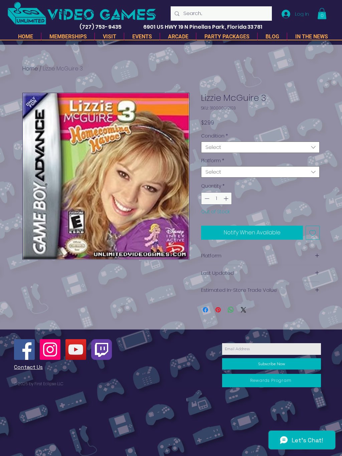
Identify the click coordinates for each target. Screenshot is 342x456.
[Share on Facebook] (205, 310)
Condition (214, 136)
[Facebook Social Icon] (24, 349)
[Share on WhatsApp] (231, 310)
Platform (212, 160)
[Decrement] (206, 198)
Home (30, 68)
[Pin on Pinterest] (218, 310)
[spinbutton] (216, 198)
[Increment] (226, 198)
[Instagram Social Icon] (50, 349)
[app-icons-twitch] (101, 349)
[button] (322, 13)
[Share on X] (243, 310)
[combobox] (260, 147)
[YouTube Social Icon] (75, 349)
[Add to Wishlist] (313, 233)
